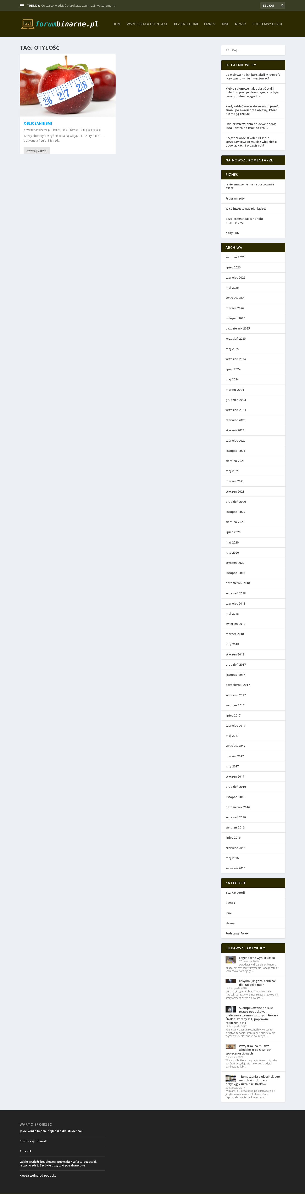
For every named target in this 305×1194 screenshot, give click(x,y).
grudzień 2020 (236, 502)
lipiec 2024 (233, 369)
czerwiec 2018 (235, 603)
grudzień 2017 (236, 664)
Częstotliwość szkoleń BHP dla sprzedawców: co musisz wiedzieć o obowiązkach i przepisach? (251, 141)
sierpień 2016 (235, 827)
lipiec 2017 (233, 715)
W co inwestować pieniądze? (246, 208)
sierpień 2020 (235, 522)
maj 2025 (232, 349)
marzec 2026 (235, 308)
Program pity (235, 198)
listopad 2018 (235, 573)
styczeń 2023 (235, 430)
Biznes (209, 24)
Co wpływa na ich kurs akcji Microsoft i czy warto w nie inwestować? (253, 76)
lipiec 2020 (233, 532)
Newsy (240, 24)
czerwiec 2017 (235, 725)
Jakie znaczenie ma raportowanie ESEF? (250, 186)
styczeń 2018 (235, 654)
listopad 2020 (235, 512)
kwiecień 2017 (235, 746)
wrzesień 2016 (236, 817)
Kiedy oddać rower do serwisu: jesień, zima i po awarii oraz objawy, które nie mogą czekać (252, 110)
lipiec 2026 (233, 267)
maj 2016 (232, 858)
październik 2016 (238, 807)
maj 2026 (232, 288)
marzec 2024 (235, 390)
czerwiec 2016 (235, 848)
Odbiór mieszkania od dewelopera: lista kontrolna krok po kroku (251, 126)
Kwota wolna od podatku (38, 1175)
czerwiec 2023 (235, 420)
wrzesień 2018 (236, 593)
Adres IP (25, 1151)
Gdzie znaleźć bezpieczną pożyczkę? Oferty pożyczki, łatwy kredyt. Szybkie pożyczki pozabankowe (58, 1163)
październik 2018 (238, 583)
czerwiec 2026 (235, 277)
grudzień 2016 (236, 787)
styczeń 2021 (235, 491)
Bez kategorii (186, 24)
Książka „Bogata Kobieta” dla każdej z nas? (257, 983)
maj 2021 (232, 471)
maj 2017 (232, 736)
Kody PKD (232, 233)
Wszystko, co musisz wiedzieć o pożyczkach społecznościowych (249, 1049)
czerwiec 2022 (235, 440)
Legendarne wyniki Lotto (257, 958)
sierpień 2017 (235, 705)
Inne (225, 24)
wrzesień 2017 (236, 695)
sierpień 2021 (235, 461)
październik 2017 (238, 685)
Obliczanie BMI (38, 123)
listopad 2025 (235, 318)
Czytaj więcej (36, 151)
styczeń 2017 (235, 776)
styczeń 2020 (235, 563)
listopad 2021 (235, 451)
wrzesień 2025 (236, 338)
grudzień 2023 (236, 400)
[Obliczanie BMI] (68, 85)
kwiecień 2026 (235, 298)
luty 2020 (232, 552)
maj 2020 (232, 542)
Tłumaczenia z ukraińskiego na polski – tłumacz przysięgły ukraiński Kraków (253, 1080)
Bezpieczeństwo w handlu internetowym (244, 220)
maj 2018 (232, 614)
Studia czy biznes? (33, 1141)
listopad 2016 (235, 797)
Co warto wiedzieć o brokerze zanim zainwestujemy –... (78, 5)
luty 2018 (232, 644)
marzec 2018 (235, 634)
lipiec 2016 (233, 837)
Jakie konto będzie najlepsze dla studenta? (51, 1131)
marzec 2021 (235, 481)
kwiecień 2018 (235, 624)
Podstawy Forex (267, 24)
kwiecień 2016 (235, 868)
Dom (117, 24)
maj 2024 (232, 379)
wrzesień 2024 (236, 359)
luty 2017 (232, 766)
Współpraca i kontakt (147, 24)
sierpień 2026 (235, 257)
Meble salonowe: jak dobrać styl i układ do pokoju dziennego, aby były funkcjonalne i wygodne (252, 92)
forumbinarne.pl (40, 130)
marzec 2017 (235, 756)
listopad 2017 (235, 675)
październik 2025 (238, 328)
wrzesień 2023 (236, 410)
